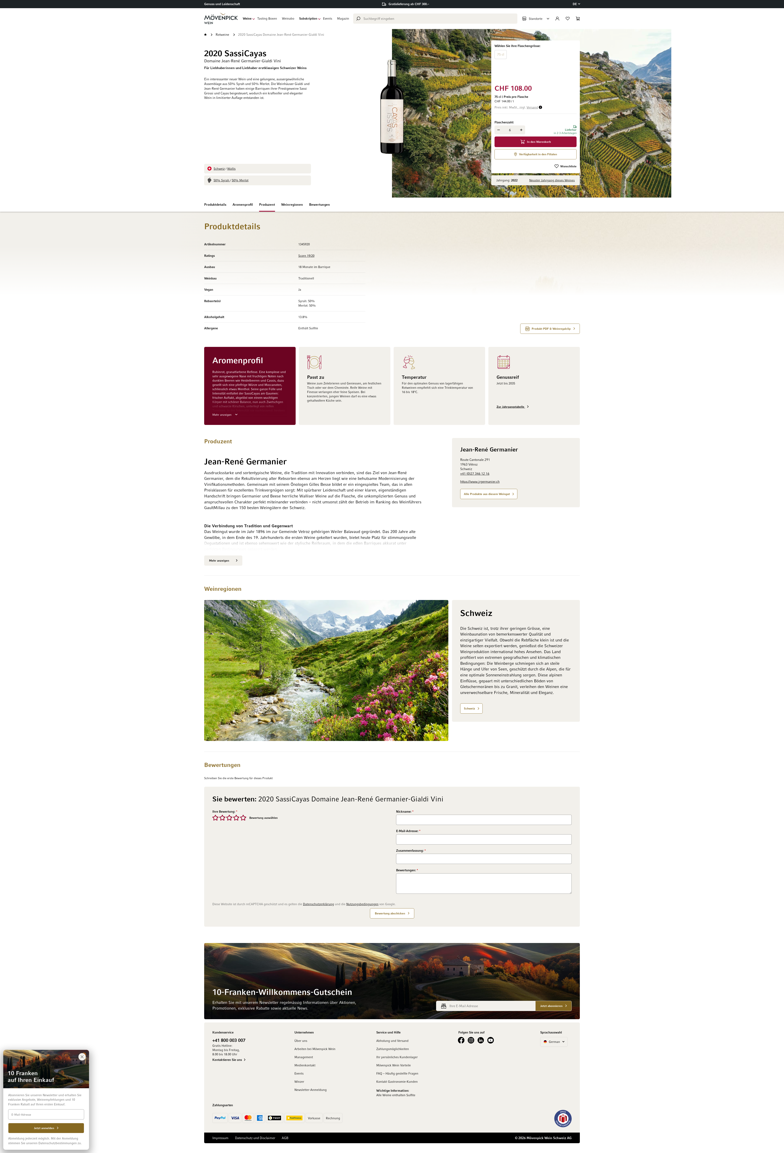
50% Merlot (240, 180)
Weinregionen (292, 204)
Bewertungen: (406, 870)
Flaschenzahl (503, 122)
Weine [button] (247, 18)
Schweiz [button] (469, 708)
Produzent (267, 204)
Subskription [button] (308, 18)
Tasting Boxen (267, 18)
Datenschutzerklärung (318, 904)
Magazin (343, 18)
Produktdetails (215, 204)
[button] (576, 4)
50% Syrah (222, 180)
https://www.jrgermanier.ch (480, 481)
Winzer (299, 1081)
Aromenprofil (243, 204)
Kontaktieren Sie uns (227, 1059)
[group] (535, 61)
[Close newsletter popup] (82, 1056)
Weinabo (288, 18)
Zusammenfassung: (410, 850)
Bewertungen (319, 204)
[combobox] (435, 18)
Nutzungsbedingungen (362, 904)
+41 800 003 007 (228, 1040)
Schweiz (219, 168)
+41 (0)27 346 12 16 (474, 473)
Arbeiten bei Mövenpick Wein (314, 1048)
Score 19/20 (306, 255)
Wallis (231, 168)
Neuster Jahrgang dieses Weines (552, 180)
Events (327, 18)
